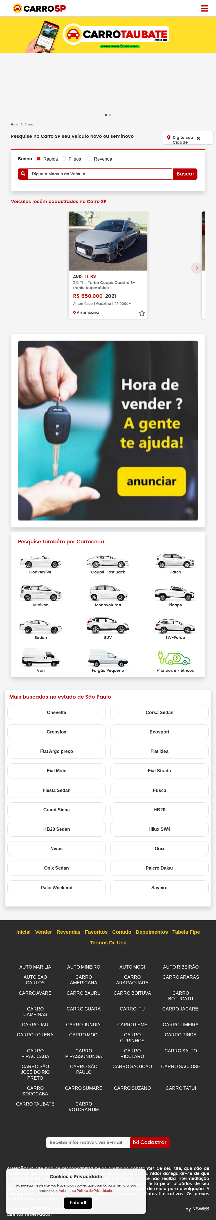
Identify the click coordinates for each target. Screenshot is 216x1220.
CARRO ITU (132, 1009)
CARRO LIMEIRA (181, 1024)
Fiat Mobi (56, 770)
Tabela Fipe (186, 932)
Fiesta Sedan (57, 790)
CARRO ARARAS (181, 977)
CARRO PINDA (181, 1034)
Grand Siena (56, 809)
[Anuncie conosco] (108, 430)
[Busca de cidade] (198, 138)
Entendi (78, 1203)
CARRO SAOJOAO (132, 1066)
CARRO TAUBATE (35, 1104)
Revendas (68, 932)
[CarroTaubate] (108, 34)
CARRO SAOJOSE (180, 1066)
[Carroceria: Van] (41, 657)
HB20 (159, 809)
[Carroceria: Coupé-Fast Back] (108, 558)
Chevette (56, 712)
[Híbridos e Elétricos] (175, 657)
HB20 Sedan (56, 829)
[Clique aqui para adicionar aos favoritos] (142, 313)
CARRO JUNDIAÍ (84, 1024)
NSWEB (200, 1209)
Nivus (56, 848)
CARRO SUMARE (83, 1088)
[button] (106, 115)
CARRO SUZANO (132, 1088)
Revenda (103, 159)
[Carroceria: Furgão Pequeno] (108, 657)
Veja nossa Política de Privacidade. (86, 1191)
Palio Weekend (57, 887)
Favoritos (96, 932)
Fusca (159, 790)
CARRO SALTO (181, 1050)
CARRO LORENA (35, 1034)
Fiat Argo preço (56, 751)
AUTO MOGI (132, 967)
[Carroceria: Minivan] (41, 591)
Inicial (23, 932)
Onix (160, 848)
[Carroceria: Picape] (175, 591)
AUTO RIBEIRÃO (181, 967)
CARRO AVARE (35, 993)
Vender (43, 932)
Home (15, 124)
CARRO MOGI (83, 1034)
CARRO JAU (35, 1024)
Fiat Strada (159, 770)
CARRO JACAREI (180, 1009)
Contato (121, 932)
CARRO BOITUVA (132, 993)
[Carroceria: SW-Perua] (175, 624)
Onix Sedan (56, 868)
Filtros (75, 159)
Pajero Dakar (159, 868)
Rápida (50, 159)
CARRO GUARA (84, 1009)
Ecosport (159, 732)
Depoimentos (152, 932)
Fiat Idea (159, 751)
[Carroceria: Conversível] (41, 558)
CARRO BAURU (84, 993)
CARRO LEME (132, 1024)
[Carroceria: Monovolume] (108, 591)
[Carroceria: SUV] (108, 624)
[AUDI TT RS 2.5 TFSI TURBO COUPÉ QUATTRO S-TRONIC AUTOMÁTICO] (108, 241)
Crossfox (56, 732)
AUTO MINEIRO (83, 967)
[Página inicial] (204, 8)
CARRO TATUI (181, 1088)
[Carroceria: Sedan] (41, 624)
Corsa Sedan (160, 712)
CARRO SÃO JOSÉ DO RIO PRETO (35, 1072)
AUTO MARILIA (35, 967)
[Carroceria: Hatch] (175, 558)
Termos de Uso (108, 943)
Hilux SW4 (159, 829)
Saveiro (159, 887)
